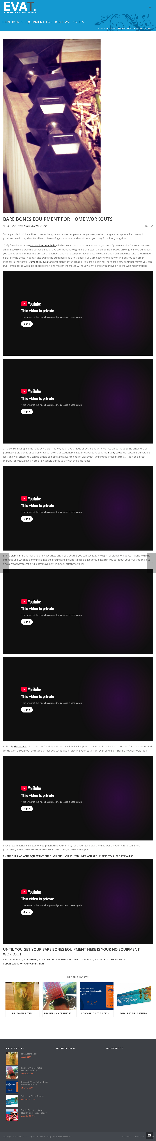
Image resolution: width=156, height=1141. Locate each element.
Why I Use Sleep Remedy (133, 1013)
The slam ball (13, 555)
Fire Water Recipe (22, 1013)
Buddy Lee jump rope (120, 452)
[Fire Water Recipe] (22, 996)
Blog (45, 225)
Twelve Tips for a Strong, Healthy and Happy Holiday (34, 1111)
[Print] (146, 226)
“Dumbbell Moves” (38, 261)
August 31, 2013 (31, 225)
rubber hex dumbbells (43, 245)
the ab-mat (20, 746)
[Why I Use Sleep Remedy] (134, 996)
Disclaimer (126, 1136)
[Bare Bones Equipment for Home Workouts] (78, 126)
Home (101, 28)
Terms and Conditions (144, 1136)
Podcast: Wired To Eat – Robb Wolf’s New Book (97, 1013)
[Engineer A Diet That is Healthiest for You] (59, 996)
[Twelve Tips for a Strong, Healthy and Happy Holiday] (12, 1115)
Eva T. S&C (11, 225)
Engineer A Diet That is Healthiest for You (60, 1013)
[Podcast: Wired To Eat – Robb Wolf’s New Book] (97, 996)
